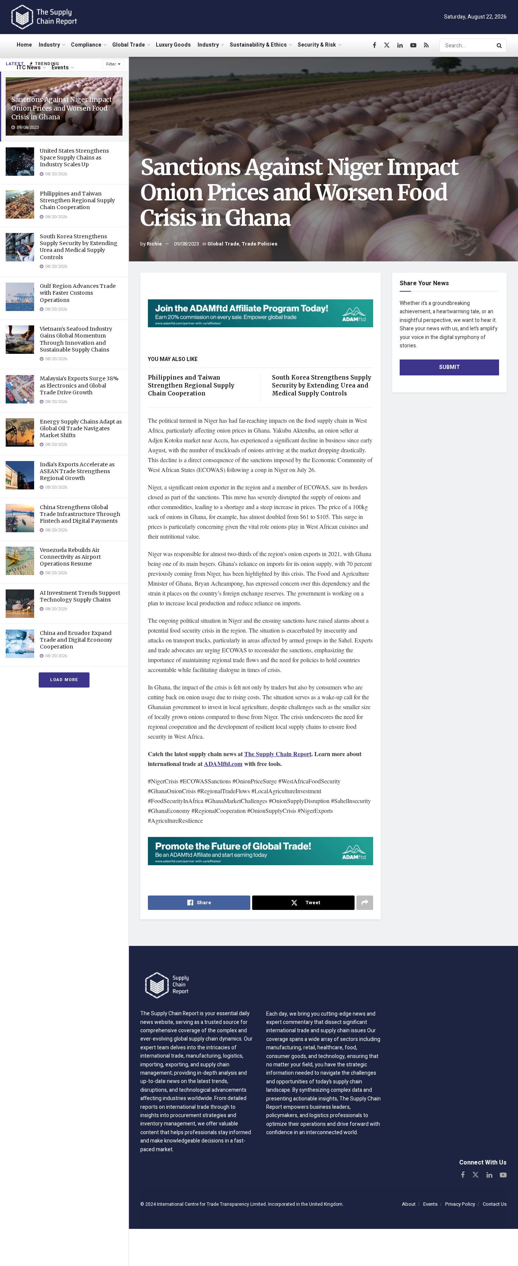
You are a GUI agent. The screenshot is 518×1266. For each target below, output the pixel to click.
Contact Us (495, 1204)
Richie (154, 243)
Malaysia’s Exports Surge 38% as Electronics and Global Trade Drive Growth (79, 385)
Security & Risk (317, 45)
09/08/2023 (186, 243)
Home (24, 45)
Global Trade (128, 45)
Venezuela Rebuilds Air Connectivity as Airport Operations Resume (70, 557)
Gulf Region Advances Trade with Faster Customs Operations (78, 293)
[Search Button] (500, 45)
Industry (49, 45)
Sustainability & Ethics (258, 45)
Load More (64, 680)
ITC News (29, 68)
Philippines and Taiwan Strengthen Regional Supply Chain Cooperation (77, 200)
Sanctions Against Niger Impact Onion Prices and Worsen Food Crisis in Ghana (61, 108)
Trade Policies (260, 243)
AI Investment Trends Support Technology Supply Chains (80, 596)
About (409, 1204)
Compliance (86, 45)
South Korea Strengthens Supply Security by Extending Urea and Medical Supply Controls (79, 247)
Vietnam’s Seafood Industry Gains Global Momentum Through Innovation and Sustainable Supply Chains (76, 339)
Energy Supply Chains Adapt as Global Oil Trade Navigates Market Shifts (81, 428)
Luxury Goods (173, 45)
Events (60, 68)
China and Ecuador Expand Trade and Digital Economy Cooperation (76, 640)
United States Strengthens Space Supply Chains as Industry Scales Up (74, 157)
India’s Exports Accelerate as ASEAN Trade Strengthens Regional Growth (77, 471)
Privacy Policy (460, 1204)
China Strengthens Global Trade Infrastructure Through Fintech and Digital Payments (80, 514)
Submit (449, 367)
